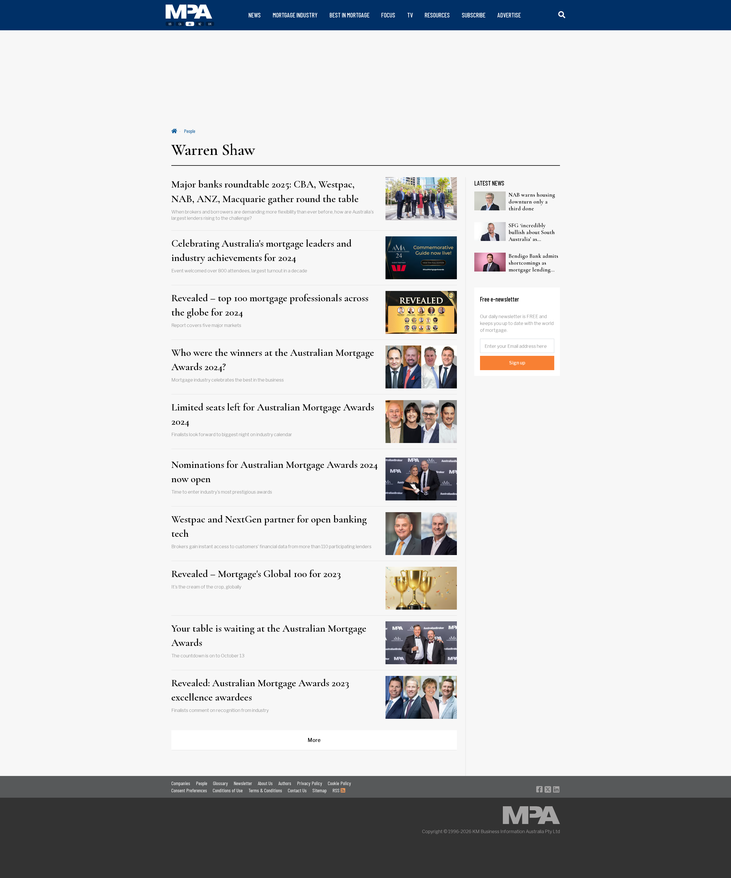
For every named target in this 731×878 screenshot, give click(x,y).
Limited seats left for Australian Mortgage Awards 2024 (272, 414)
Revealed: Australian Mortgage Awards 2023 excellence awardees (260, 690)
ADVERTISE (509, 15)
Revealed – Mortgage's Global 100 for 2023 (256, 574)
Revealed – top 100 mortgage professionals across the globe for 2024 (269, 305)
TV (410, 15)
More (314, 740)
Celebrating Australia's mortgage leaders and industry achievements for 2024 (261, 250)
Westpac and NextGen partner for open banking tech (269, 526)
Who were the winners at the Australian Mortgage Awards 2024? (272, 359)
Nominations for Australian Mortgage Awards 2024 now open (274, 471)
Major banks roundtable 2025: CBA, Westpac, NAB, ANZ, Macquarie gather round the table (265, 191)
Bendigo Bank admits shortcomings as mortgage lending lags (533, 263)
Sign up (517, 363)
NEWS (254, 15)
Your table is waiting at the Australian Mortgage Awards (268, 635)
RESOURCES (437, 15)
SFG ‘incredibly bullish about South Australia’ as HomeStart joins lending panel (532, 232)
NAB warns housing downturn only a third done (532, 201)
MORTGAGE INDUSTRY (295, 15)
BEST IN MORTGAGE (349, 15)
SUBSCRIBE (473, 15)
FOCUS (388, 15)
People (189, 131)
